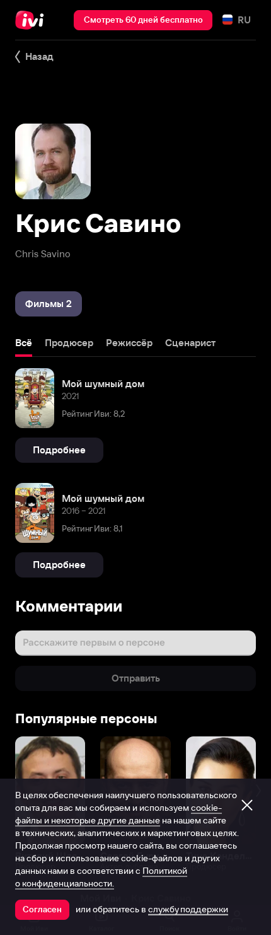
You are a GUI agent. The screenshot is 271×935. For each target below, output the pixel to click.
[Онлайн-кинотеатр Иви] (32, 20)
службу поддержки (188, 909)
